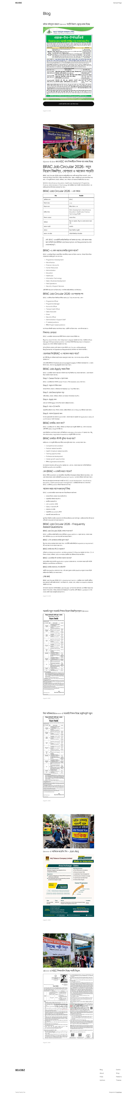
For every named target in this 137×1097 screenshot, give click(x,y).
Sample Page (117, 3)
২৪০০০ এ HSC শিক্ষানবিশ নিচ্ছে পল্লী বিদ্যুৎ (61, 970)
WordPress (119, 1092)
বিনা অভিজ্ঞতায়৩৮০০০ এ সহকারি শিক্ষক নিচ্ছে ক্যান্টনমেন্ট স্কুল (67, 713)
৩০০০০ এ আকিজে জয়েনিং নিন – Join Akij (61, 851)
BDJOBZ (18, 3)
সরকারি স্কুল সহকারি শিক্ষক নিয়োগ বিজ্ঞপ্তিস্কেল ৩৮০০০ (66, 610)
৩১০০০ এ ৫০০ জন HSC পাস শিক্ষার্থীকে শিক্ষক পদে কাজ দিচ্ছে (68, 161)
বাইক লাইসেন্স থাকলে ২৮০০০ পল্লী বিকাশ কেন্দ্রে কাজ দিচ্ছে (66, 24)
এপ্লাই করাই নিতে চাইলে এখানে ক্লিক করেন (68, 104)
